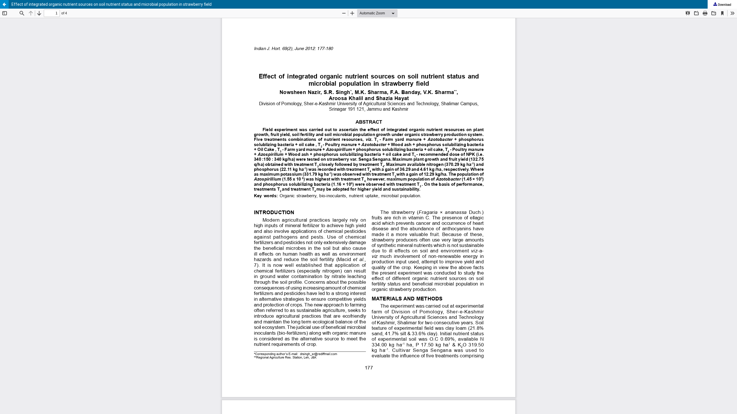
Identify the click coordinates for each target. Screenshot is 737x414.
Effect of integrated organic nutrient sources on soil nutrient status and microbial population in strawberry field (112, 4)
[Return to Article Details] (4, 4)
